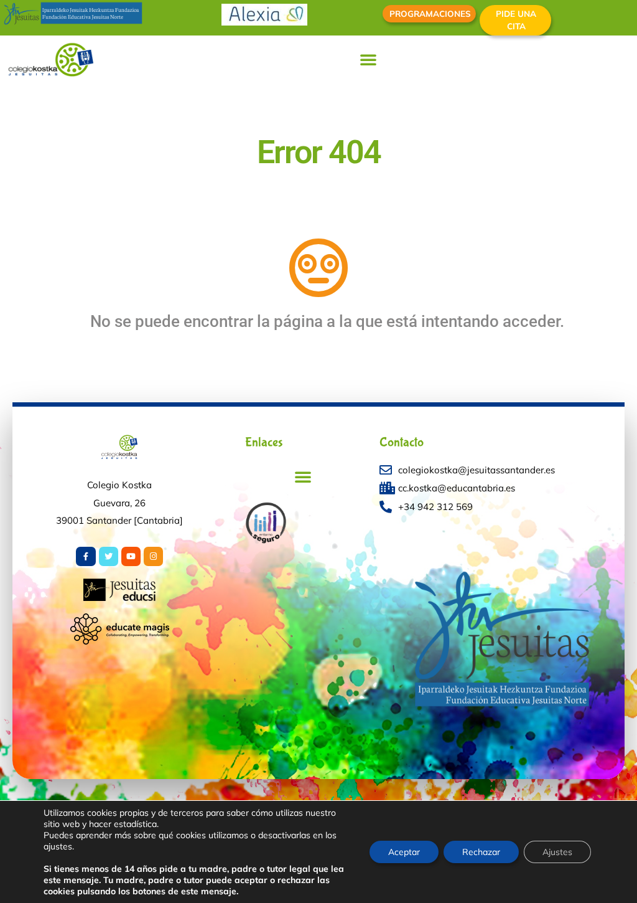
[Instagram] (153, 556)
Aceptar (404, 852)
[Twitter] (108, 556)
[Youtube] (131, 556)
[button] (368, 59)
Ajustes (557, 852)
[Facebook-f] (85, 556)
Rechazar (481, 852)
